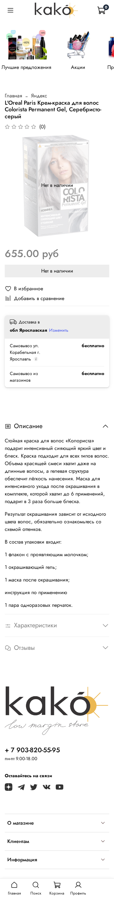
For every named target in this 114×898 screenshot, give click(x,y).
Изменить (58, 330)
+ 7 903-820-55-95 (32, 750)
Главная (13, 95)
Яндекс (39, 95)
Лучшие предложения (26, 67)
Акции (78, 67)
